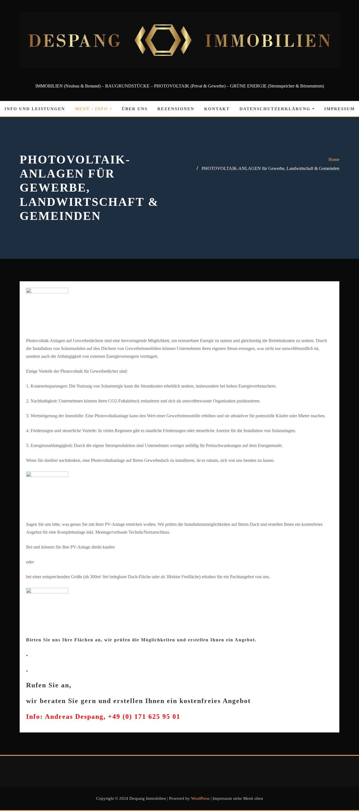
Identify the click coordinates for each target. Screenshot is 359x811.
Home (333, 159)
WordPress (200, 798)
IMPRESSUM (339, 109)
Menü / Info (92, 109)
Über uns (135, 109)
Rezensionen (175, 109)
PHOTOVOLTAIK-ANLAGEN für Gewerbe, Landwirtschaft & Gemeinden (270, 168)
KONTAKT (217, 109)
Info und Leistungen (34, 109)
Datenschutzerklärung (276, 109)
